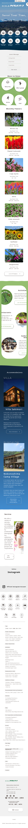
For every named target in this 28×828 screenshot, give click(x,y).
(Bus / (6, 737)
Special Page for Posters (10, 738)
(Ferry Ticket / (6, 740)
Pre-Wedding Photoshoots (11, 698)
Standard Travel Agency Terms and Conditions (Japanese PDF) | (13, 752)
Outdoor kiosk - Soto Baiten (11, 676)
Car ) (17, 731)
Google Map (8, 727)
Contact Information (9, 766)
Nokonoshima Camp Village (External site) (14, 711)
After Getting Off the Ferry (11, 735)
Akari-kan (8, 687)
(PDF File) (7, 745)
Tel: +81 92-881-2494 (11, 791)
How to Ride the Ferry (10, 732)
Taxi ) (22, 737)
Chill (22, 692)
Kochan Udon (8, 675)
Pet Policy (17, 765)
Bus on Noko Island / (14, 740)
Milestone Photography (10, 699)
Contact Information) (17, 734)
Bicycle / (14, 731)
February (11, 637)
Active (19, 692)
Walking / (19, 737)
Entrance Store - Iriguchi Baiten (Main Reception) (13, 684)
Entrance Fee (15, 763)
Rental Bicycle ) (22, 740)
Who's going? (13, 692)
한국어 (20, 628)
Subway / (10, 731)
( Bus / (6, 731)
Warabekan (17, 682)
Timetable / (10, 734)
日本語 (6, 628)
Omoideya (7, 682)
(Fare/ (6, 734)
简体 (17, 628)
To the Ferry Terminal (10, 729)
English (10, 628)
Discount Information (9, 765)
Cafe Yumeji (14, 675)
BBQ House (17, 673)
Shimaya (12, 682)
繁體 (14, 628)
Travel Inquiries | (9, 719)
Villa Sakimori (8, 710)
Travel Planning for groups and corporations (12, 702)
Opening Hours (8, 763)
